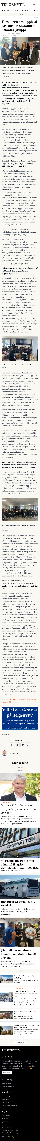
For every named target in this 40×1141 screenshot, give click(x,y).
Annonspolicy (7, 1127)
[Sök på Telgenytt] (34, 4)
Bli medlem (6, 1073)
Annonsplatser (6, 1083)
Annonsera (5, 1099)
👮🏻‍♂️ (10, 10)
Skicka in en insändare (9, 1106)
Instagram (6, 1115)
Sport (24, 10)
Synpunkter (5, 1102)
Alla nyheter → (20, 1042)
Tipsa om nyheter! (8, 1096)
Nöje (29, 10)
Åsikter (17, 10)
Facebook (6, 1122)
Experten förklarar (8, 1086)
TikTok (5, 1118)
